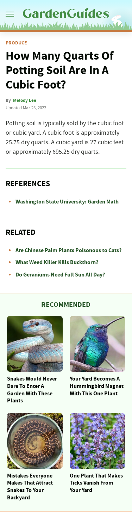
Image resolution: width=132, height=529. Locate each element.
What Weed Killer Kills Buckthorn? (56, 262)
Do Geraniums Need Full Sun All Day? (60, 274)
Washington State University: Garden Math (67, 201)
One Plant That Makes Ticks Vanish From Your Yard (96, 483)
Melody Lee (24, 100)
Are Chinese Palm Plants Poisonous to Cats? (68, 250)
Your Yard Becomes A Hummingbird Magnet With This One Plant (97, 386)
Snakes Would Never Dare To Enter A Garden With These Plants (32, 389)
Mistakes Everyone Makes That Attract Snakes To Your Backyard (30, 486)
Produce (16, 43)
